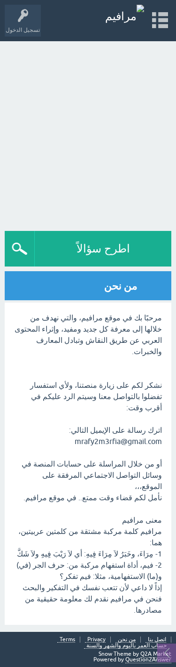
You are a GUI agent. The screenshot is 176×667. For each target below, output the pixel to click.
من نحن (127, 640)
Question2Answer (148, 659)
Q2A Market (155, 654)
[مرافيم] (124, 16)
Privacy (96, 640)
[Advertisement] (88, 134)
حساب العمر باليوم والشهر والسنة (126, 646)
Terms (67, 640)
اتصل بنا (157, 640)
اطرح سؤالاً (103, 248)
